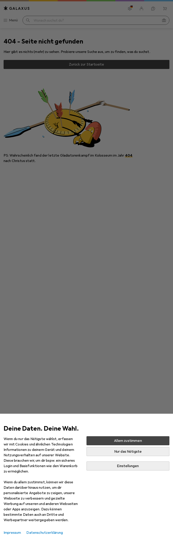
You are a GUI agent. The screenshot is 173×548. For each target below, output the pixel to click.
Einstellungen (128, 466)
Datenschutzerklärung (44, 532)
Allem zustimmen (128, 440)
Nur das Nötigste (128, 451)
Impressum (12, 532)
